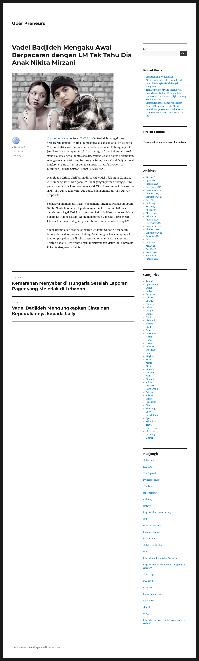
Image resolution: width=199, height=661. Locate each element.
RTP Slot (147, 467)
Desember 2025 (153, 187)
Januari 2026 (152, 184)
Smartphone (152, 415)
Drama (149, 314)
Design (149, 310)
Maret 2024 (151, 252)
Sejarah (149, 398)
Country (150, 304)
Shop (148, 405)
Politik (149, 382)
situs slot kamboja (152, 525)
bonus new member (153, 594)
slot (145, 519)
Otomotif (150, 379)
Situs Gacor (149, 600)
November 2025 (154, 190)
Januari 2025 (152, 219)
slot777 (147, 506)
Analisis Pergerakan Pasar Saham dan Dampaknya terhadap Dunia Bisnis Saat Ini (165, 112)
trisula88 (147, 587)
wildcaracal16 (18, 147)
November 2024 (154, 226)
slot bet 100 (148, 460)
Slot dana (147, 486)
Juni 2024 (150, 242)
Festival (149, 323)
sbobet (146, 607)
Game (149, 330)
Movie (149, 363)
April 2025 (151, 210)
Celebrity (16, 155)
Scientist (150, 395)
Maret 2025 (151, 213)
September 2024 (154, 233)
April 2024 (151, 249)
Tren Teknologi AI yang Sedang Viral (164, 90)
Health (149, 336)
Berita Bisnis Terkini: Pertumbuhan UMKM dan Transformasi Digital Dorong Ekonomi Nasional (166, 96)
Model (149, 359)
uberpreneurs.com (58, 138)
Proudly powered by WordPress (44, 647)
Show (148, 412)
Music (149, 366)
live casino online (151, 480)
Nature (149, 376)
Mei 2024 (150, 246)
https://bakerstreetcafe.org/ (157, 512)
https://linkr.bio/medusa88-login (160, 558)
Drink (149, 317)
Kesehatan (151, 350)
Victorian (150, 431)
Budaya (149, 291)
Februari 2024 (153, 255)
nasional (150, 372)
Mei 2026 (150, 177)
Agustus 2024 (152, 236)
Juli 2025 (150, 200)
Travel (149, 425)
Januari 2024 (152, 259)
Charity (149, 301)
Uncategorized (153, 428)
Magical (150, 356)
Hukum (149, 343)
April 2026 (151, 180)
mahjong (147, 499)
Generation (151, 333)
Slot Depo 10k (150, 473)
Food (148, 327)
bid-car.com (149, 538)
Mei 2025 (150, 206)
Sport (148, 418)
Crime (149, 307)
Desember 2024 (153, 223)
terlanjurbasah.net (152, 532)
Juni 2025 (150, 203)
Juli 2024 (150, 239)
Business (150, 294)
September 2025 (154, 197)
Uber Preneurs (28, 23)
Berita (149, 288)
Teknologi (151, 421)
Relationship (152, 389)
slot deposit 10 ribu (152, 545)
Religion (150, 392)
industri (150, 346)
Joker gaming (150, 493)
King (148, 353)
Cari (145, 49)
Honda (149, 340)
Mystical (150, 369)
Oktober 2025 (152, 193)
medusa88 (148, 581)
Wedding (150, 434)
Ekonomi (150, 320)
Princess (150, 385)
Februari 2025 (153, 216)
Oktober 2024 (152, 229)
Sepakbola (151, 402)
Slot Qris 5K (149, 574)
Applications (152, 284)
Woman (150, 438)
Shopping (150, 408)
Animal (149, 281)
